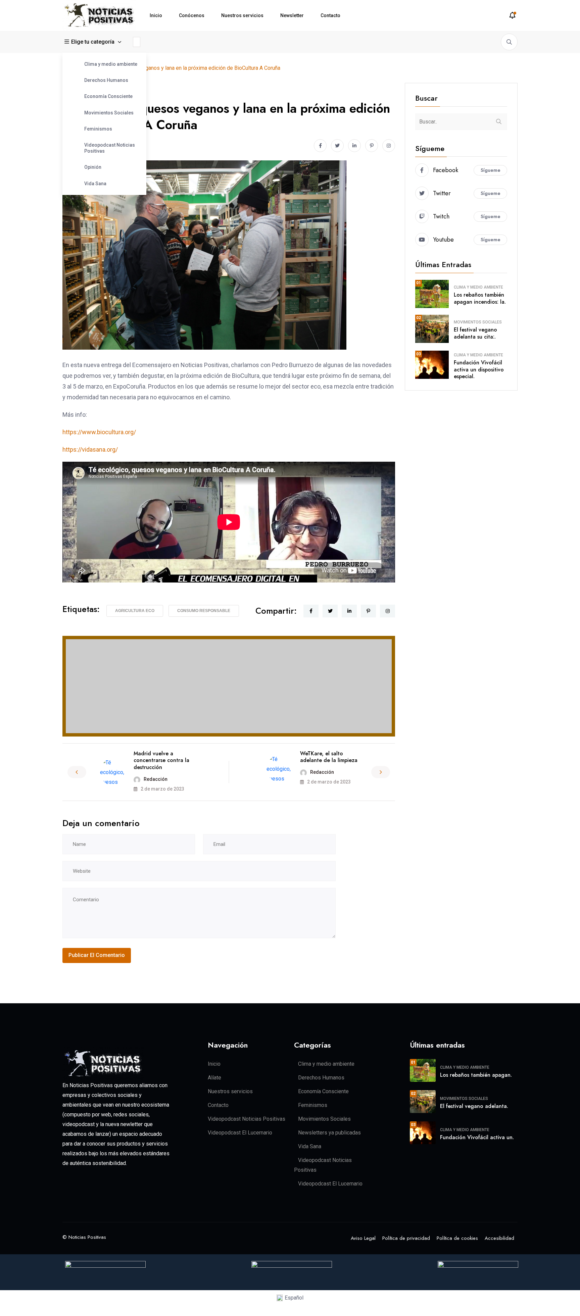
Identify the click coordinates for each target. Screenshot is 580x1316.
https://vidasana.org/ (90, 449)
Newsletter (292, 15)
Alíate (214, 1077)
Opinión (92, 167)
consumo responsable (203, 610)
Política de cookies (457, 1238)
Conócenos (191, 15)
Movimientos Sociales (109, 112)
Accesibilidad (499, 1238)
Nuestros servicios (242, 15)
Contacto (330, 15)
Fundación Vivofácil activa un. (477, 1137)
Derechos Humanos (106, 80)
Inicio (156, 15)
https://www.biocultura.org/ (99, 432)
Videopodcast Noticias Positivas (109, 148)
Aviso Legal (363, 1238)
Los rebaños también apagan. (476, 1075)
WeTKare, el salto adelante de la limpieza (328, 757)
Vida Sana (95, 183)
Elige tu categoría (93, 42)
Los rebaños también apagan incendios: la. (480, 298)
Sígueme (490, 170)
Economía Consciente (108, 96)
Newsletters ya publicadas (329, 1132)
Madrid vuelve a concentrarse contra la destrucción (161, 760)
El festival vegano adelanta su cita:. (475, 333)
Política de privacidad (406, 1238)
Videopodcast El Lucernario (240, 1132)
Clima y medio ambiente (110, 64)
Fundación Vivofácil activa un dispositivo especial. (479, 370)
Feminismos (98, 129)
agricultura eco (134, 610)
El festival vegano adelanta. (474, 1106)
